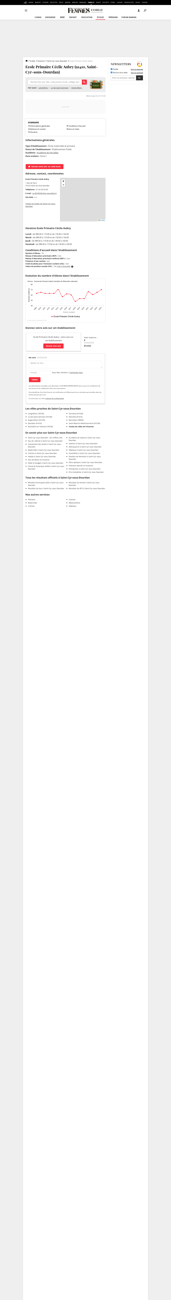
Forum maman (128, 17)
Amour (75, 2)
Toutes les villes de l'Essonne (81, 426)
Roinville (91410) (75, 417)
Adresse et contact (38, 129)
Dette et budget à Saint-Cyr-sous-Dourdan (45, 463)
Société (105, 2)
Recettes (53, 2)
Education (86, 17)
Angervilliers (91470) (36, 420)
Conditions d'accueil (77, 126)
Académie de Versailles (47, 152)
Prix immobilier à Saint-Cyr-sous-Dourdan (86, 472)
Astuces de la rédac (120, 73)
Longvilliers (43, 88)
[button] (63, 181)
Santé (98, 2)
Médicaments (74, 503)
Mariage (82, 2)
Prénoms (113, 17)
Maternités (32, 503)
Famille (91, 2)
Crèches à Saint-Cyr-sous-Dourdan (42, 453)
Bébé (62, 17)
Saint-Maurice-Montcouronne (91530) (84, 423)
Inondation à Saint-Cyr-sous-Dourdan (84, 453)
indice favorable (64, 266)
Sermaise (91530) (76, 413)
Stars (112, 2)
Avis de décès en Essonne (38, 460)
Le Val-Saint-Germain (59, 88)
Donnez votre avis (45, 166)
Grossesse (50, 17)
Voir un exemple (137, 69)
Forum (144, 2)
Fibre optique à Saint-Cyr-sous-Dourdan (85, 462)
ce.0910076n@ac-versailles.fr (44, 193)
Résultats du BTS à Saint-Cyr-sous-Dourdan (87, 488)
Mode (31, 2)
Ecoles (32, 61)
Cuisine (45, 2)
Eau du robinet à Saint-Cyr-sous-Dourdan (45, 441)
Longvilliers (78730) (36, 413)
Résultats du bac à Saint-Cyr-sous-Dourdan (46, 488)
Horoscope (129, 2)
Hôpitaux (72, 506)
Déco (61, 2)
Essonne (41, 61)
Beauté (38, 2)
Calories (72, 499)
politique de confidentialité (54, 398)
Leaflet (102, 220)
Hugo (137, 2)
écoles (100, 17)
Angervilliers (76, 88)
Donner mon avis (53, 346)
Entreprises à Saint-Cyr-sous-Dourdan (85, 469)
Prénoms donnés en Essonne (81, 465)
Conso (38, 17)
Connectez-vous (76, 372)
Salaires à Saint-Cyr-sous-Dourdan (83, 443)
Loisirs (120, 2)
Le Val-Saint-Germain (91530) (40, 417)
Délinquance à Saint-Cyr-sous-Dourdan (85, 447)
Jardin (67, 2)
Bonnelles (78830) (76, 420)
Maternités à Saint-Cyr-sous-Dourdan (43, 450)
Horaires (33, 132)
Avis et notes (73, 129)
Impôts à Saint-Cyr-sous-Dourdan (42, 456)
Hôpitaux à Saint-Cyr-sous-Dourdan (83, 450)
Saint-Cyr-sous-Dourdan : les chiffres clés (45, 437)
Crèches (31, 506)
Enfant (73, 17)
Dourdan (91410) (35, 423)
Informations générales (40, 126)
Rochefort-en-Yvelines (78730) (40, 426)
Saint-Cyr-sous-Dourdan (57, 61)
